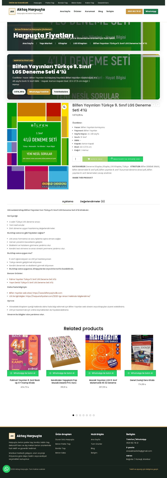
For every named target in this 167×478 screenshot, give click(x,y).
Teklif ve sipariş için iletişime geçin (143, 469)
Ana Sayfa (65, 11)
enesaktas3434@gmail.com (139, 451)
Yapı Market (46, 43)
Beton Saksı (76, 3)
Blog (100, 11)
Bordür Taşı (63, 3)
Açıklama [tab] (67, 201)
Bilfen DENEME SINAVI (150, 166)
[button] (64, 107)
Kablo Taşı (89, 3)
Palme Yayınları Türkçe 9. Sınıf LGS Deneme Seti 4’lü (32, 279)
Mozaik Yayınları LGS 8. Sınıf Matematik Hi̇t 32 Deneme (103, 381)
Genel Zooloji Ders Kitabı (142, 380)
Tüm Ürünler (96, 444)
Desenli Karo (103, 3)
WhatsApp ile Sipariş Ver (127, 159)
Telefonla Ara (61, 91)
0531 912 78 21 (134, 11)
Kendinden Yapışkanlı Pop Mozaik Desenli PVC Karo (64, 381)
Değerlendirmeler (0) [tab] (92, 201)
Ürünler (77, 11)
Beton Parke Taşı (62, 444)
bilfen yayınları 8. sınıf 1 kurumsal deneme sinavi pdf (122, 169)
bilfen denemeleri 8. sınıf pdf (85, 169)
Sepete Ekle (97, 159)
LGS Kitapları (80, 43)
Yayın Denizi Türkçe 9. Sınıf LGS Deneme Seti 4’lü (158, 105)
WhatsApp (151, 11)
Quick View (24, 355)
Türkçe (125, 166)
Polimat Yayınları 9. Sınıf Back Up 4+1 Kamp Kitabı (25, 381)
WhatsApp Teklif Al (39, 91)
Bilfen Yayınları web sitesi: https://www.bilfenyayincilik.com (35, 293)
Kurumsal (90, 11)
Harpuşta (38, 3)
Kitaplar (62, 43)
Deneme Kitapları (94, 166)
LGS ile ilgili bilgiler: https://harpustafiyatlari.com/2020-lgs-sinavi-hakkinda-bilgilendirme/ (49, 296)
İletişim (110, 11)
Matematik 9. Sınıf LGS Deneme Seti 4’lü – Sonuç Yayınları (153, 105)
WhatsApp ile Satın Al (24, 373)
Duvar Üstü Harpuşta (64, 439)
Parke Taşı (50, 3)
